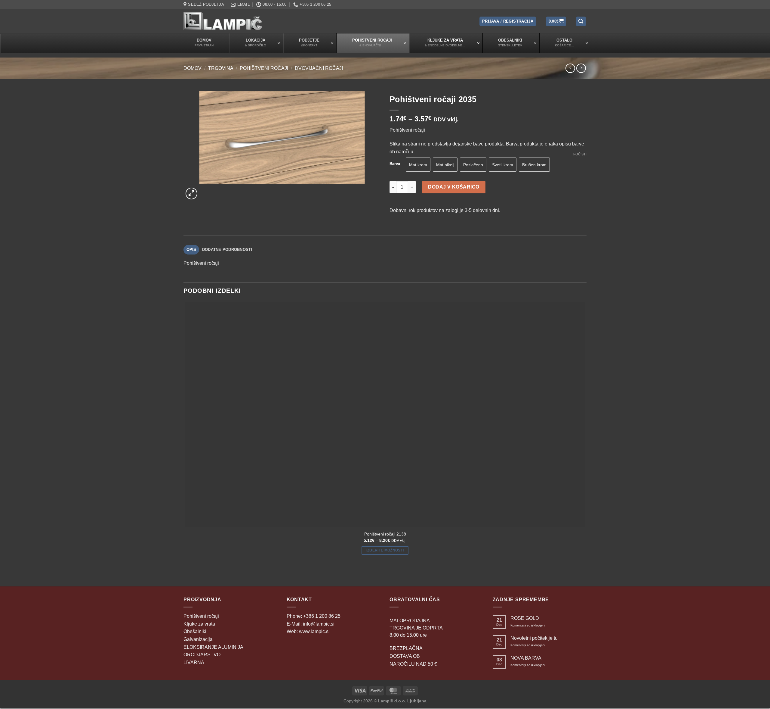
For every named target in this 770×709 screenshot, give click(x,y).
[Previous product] (581, 68)
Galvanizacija (198, 639)
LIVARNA (193, 662)
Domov (192, 68)
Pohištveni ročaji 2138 (385, 534)
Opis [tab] (191, 249)
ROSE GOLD (524, 618)
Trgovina (220, 68)
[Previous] (186, 576)
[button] (507, 22)
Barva (395, 164)
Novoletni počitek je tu (534, 638)
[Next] (206, 190)
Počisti (580, 154)
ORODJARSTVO (201, 654)
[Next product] (570, 68)
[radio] (418, 164)
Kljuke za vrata (199, 623)
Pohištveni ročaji (264, 68)
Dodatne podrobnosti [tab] (227, 249)
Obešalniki (194, 631)
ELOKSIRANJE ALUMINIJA (213, 647)
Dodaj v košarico (453, 186)
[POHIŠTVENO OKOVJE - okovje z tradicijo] (222, 21)
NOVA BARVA (525, 658)
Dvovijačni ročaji (319, 68)
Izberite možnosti (385, 550)
